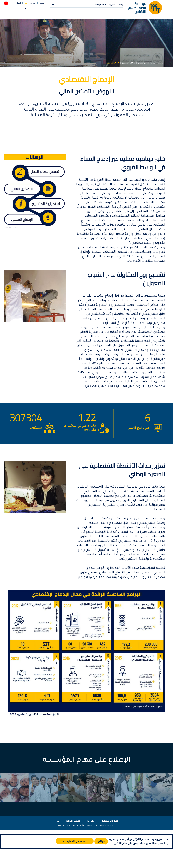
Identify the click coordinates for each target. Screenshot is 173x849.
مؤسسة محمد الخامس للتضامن (150, 63)
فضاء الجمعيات (100, 4)
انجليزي (33, 3)
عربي (25, 3)
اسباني (18, 3)
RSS (57, 821)
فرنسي (41, 3)
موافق (101, 841)
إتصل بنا (112, 4)
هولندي (28, 7)
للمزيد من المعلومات (74, 841)
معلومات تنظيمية (110, 821)
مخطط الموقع (73, 821)
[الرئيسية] (145, 7)
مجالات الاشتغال (128, 63)
